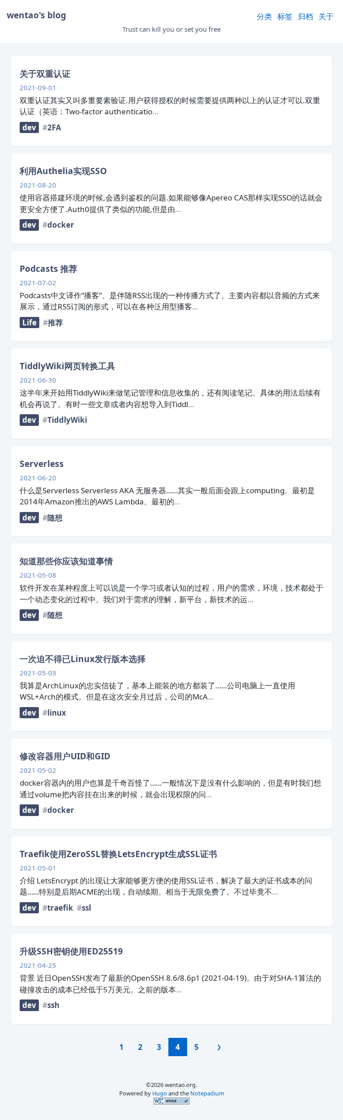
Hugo (159, 1093)
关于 (326, 16)
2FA (54, 127)
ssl (86, 908)
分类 (264, 16)
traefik (60, 908)
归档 (305, 16)
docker (60, 225)
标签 (285, 16)
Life (29, 322)
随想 (55, 517)
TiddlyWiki (67, 420)
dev (29, 127)
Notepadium (207, 1093)
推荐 (55, 322)
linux (56, 713)
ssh (53, 1005)
